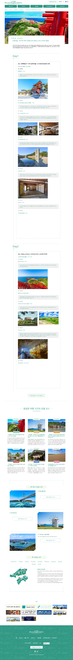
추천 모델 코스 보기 (50, 497)
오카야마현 (33, 561)
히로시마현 (40, 561)
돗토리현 (21, 561)
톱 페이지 (6, 9)
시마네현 (27, 561)
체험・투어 (11, 6)
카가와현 (60, 561)
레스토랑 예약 (49, 6)
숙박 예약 (62, 6)
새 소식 (20, 637)
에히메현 (34, 564)
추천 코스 (23, 6)
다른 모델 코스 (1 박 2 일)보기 (36, 395)
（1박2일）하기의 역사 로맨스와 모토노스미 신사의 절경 (15, 435)
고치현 (40, 564)
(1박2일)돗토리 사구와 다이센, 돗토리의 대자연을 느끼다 (56, 465)
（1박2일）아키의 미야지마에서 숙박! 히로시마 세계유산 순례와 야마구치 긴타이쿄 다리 (56, 436)
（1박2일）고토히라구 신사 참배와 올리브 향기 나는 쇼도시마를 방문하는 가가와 (36, 436)
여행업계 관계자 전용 (52, 1)
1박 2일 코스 (21, 9)
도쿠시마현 (54, 561)
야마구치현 (15, 9)
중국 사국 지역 (14, 561)
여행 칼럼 (36, 6)
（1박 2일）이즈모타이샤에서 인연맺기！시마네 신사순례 (36, 465)
